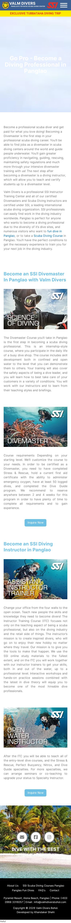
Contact (54, 890)
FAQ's (41, 890)
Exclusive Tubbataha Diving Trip (35, 13)
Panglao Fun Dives (23, 890)
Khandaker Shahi (44, 912)
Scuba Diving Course (48, 236)
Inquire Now (35, 522)
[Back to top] (61, 899)
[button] (3, 921)
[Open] (63, 5)
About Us (12, 885)
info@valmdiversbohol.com (50, 902)
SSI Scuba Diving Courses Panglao (43, 885)
